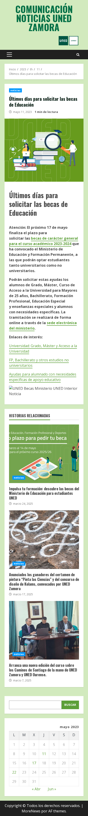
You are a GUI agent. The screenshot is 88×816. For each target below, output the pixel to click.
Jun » (52, 788)
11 (44, 753)
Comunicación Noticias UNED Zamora (44, 18)
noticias (15, 90)
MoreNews (31, 811)
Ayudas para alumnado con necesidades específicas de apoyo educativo (42, 377)
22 (14, 772)
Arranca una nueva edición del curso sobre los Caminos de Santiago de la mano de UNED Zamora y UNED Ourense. (44, 630)
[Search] (77, 54)
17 (34, 763)
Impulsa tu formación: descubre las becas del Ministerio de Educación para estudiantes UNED (44, 453)
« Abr (36, 788)
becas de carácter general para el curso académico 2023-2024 (43, 241)
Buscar (70, 705)
